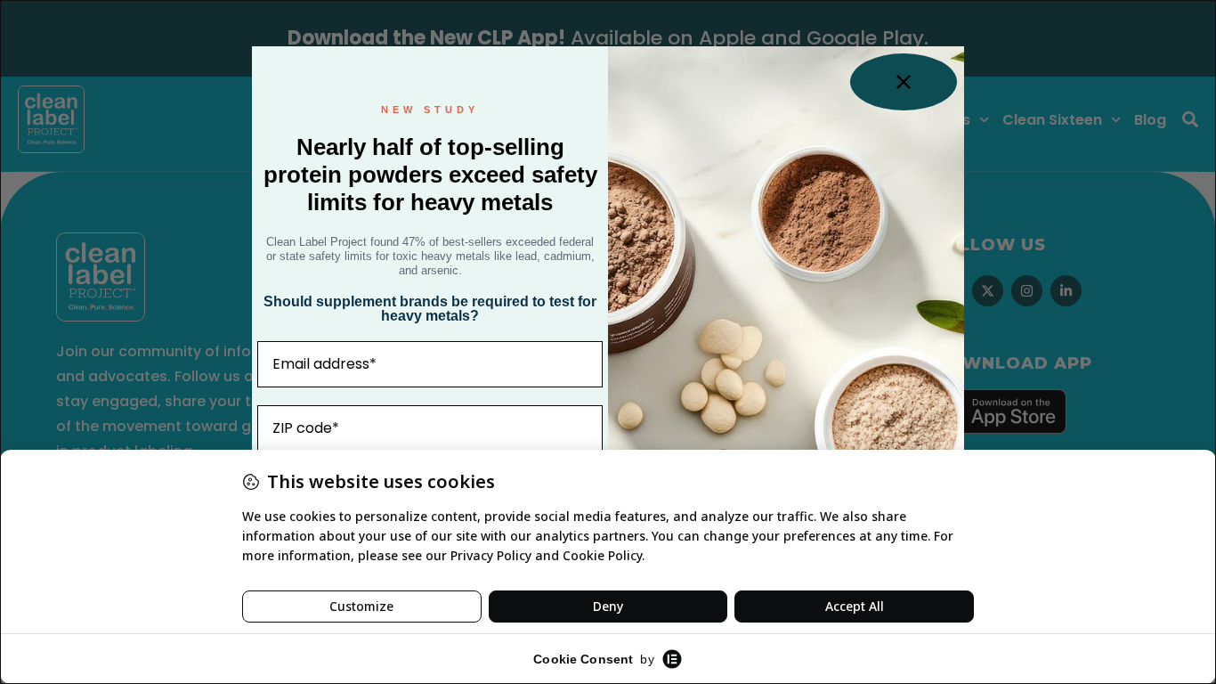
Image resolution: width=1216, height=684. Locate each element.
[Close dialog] (903, 81)
